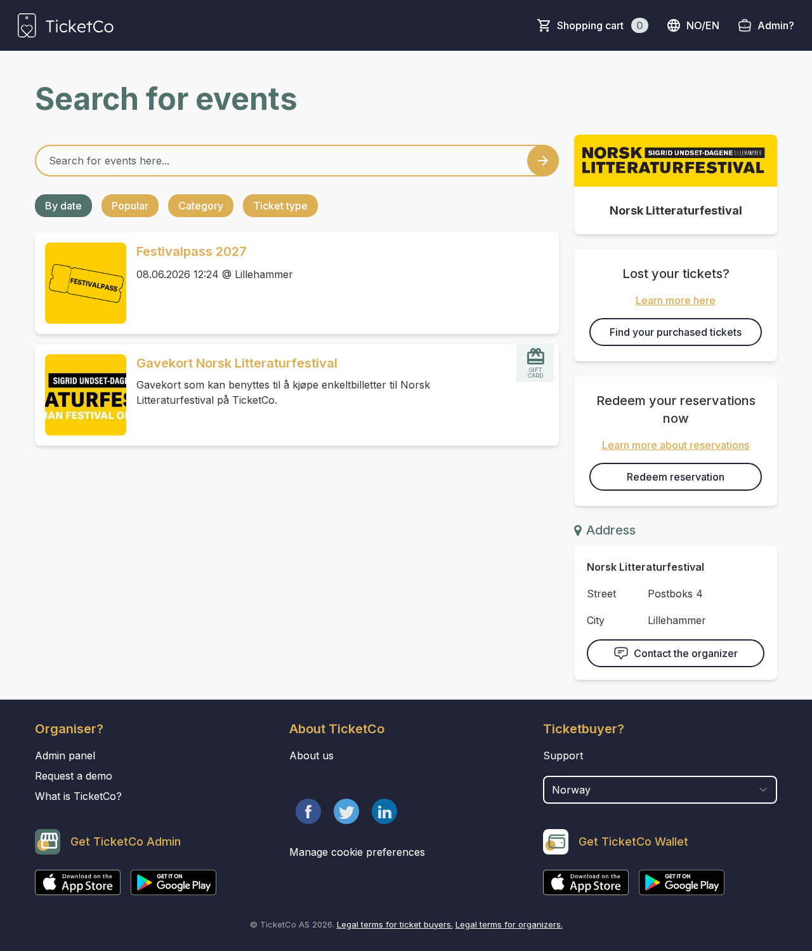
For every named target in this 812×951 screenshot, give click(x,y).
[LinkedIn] (384, 811)
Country (567, 769)
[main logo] (66, 25)
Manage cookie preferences (357, 852)
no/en (702, 25)
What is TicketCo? (78, 796)
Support (563, 755)
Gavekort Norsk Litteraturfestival (236, 363)
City (596, 620)
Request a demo (73, 775)
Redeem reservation (675, 476)
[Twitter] (346, 811)
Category (200, 205)
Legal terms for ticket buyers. (395, 924)
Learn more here (676, 300)
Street (601, 593)
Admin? (775, 25)
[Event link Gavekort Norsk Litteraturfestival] (80, 395)
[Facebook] (308, 811)
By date (63, 205)
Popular (130, 205)
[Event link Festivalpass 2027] (80, 283)
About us (311, 755)
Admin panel (65, 755)
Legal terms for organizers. (509, 924)
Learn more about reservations (675, 445)
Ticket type (280, 205)
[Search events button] (543, 160)
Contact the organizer (686, 653)
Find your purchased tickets (676, 332)
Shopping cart (600, 25)
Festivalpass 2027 (191, 251)
